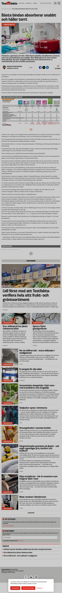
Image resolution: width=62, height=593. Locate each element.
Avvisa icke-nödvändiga (28, 588)
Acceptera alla (15, 588)
